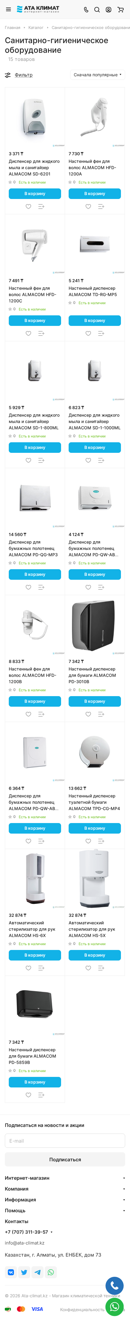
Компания (16, 1189)
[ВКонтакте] (11, 1272)
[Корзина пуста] (120, 9)
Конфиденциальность (82, 1309)
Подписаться (65, 1159)
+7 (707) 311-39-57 (26, 1232)
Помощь (15, 1210)
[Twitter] (24, 1272)
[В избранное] (28, 206)
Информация (20, 1200)
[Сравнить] (41, 206)
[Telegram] (37, 1272)
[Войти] (108, 9)
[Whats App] (51, 1272)
